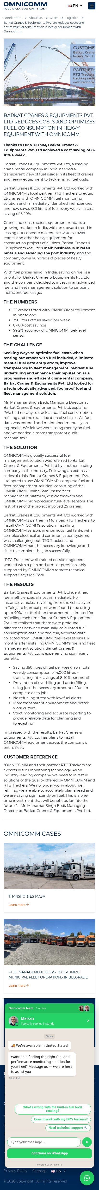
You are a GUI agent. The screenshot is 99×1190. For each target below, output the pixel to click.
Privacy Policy (15, 1171)
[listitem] (49, 866)
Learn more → (19, 905)
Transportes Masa (27, 896)
